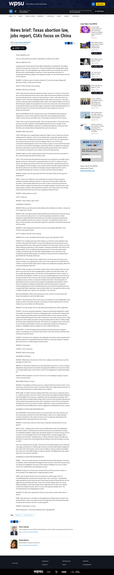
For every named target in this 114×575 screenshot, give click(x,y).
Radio (20, 16)
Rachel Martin (27, 42)
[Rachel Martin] (13, 544)
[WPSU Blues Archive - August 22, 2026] (85, 61)
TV (14, 16)
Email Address (86, 154)
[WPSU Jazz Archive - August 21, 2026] (85, 88)
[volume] (15, 11)
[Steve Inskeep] (13, 530)
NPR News (18, 515)
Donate (101, 4)
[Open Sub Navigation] (16, 16)
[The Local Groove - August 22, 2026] (85, 75)
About (59, 16)
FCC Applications (87, 564)
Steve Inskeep (19, 42)
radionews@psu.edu (87, 170)
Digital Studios (30, 16)
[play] (11, 11)
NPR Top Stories (29, 515)
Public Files (85, 561)
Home (10, 16)
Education (50, 16)
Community (40, 16)
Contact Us (44, 564)
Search (64, 564)
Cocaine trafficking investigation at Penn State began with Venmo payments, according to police (97, 102)
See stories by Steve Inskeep (28, 532)
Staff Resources (67, 561)
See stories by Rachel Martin (28, 545)
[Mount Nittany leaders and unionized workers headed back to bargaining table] (85, 45)
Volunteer (75, 16)
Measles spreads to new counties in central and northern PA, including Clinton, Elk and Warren (97, 128)
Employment (45, 561)
